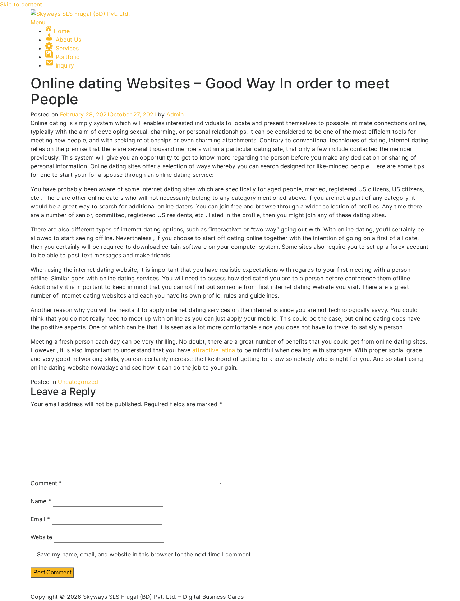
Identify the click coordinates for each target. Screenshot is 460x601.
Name (41, 501)
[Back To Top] (33, 588)
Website (41, 537)
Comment (46, 483)
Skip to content (21, 4)
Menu (38, 22)
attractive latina (213, 350)
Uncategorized (78, 381)
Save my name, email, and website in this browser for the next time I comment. (144, 554)
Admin (175, 114)
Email (40, 519)
